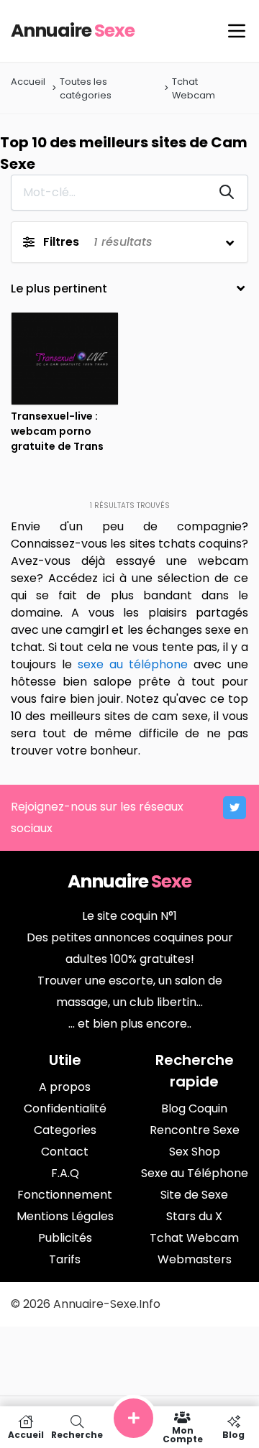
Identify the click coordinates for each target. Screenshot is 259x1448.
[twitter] (234, 807)
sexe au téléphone (133, 664)
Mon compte (183, 1434)
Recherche (77, 1434)
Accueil (28, 81)
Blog (233, 1434)
